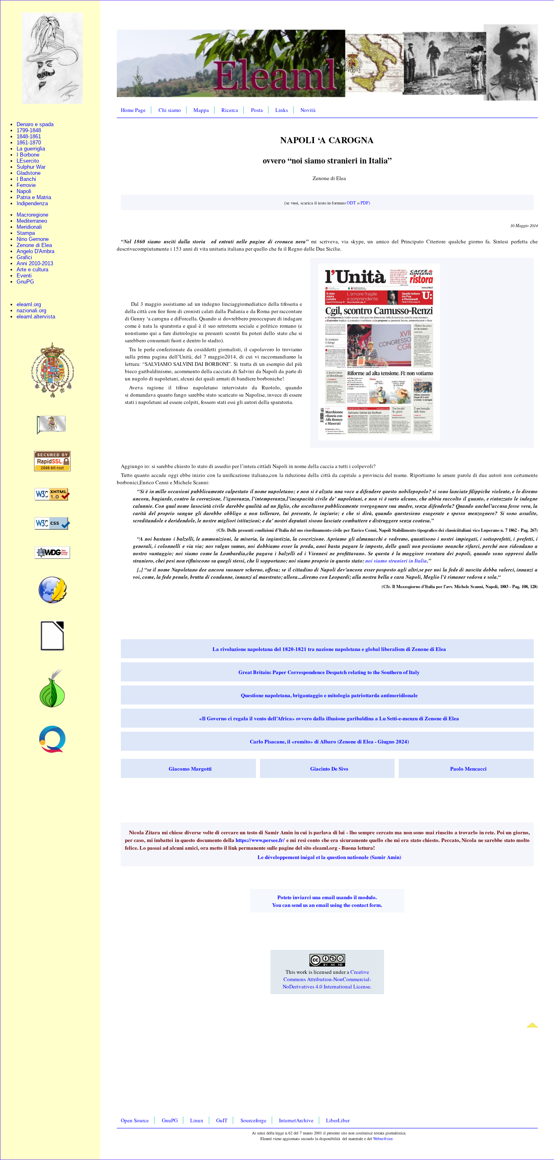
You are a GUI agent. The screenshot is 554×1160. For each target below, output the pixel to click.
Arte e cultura (32, 269)
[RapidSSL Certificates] (52, 469)
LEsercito (28, 161)
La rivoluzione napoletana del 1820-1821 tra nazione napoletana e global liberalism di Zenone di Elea (329, 649)
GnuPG (25, 282)
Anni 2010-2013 (35, 263)
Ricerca (229, 110)
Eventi (24, 276)
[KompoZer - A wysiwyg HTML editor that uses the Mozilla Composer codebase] (52, 602)
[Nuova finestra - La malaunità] (52, 433)
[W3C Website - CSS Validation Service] (52, 528)
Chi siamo (170, 110)
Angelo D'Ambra (35, 251)
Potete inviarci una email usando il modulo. (327, 897)
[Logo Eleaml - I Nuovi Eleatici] (52, 102)
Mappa (201, 110)
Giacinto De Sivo (329, 768)
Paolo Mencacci (468, 768)
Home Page (133, 110)
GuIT (222, 1120)
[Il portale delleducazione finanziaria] (52, 751)
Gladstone (29, 173)
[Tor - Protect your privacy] (52, 706)
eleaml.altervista (36, 317)
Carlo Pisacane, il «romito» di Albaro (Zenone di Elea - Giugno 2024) (329, 741)
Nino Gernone (33, 239)
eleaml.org (29, 304)
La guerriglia (31, 149)
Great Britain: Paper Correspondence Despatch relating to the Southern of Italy (329, 672)
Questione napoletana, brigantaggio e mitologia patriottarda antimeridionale (329, 695)
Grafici (24, 257)
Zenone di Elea (34, 245)
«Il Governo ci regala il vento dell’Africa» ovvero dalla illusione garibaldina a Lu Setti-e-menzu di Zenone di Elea (329, 718)
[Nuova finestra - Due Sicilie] (52, 397)
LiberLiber (338, 1120)
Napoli (24, 191)
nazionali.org (31, 310)
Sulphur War (31, 167)
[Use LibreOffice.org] (52, 649)
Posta (257, 110)
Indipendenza (32, 203)
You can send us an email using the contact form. (327, 905)
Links (281, 110)
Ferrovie (26, 185)
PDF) (365, 203)
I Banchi (26, 179)
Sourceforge (253, 1120)
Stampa (26, 233)
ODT (351, 203)
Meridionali (29, 227)
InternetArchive (296, 1120)
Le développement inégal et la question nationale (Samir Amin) (329, 857)
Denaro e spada (35, 124)
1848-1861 (29, 136)
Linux (197, 1120)
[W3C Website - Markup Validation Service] (52, 499)
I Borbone (28, 155)
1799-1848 (29, 130)
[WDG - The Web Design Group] (52, 557)
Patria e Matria (34, 197)
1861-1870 (29, 143)
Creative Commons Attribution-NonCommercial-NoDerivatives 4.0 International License (327, 979)
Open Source (135, 1120)
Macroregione (32, 215)
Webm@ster (383, 1138)
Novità (308, 110)
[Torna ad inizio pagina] (532, 1025)
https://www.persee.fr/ (260, 840)
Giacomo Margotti (190, 768)
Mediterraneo (32, 221)
